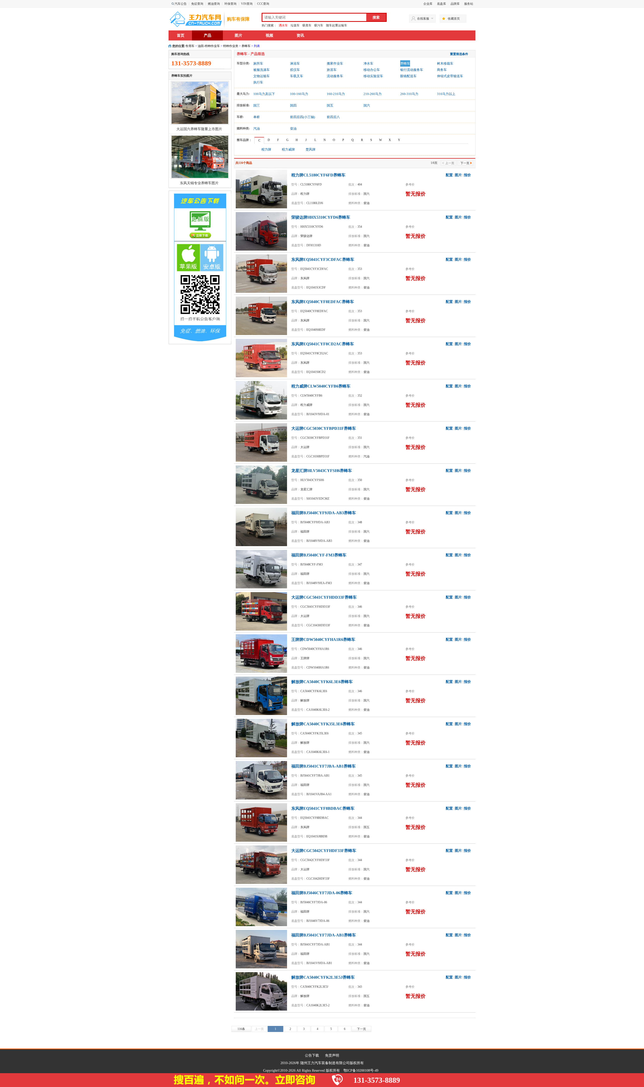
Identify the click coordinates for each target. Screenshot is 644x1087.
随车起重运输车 (336, 25)
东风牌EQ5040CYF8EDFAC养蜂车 (322, 302)
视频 (269, 35)
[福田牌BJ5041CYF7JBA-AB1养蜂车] (263, 780)
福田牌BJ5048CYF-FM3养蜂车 (318, 555)
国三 (256, 105)
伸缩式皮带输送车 (450, 76)
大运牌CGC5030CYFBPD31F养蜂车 (323, 428)
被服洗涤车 (261, 70)
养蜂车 (246, 46)
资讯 (300, 35)
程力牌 (266, 149)
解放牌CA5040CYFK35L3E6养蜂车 (323, 724)
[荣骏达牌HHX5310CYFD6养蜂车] (263, 231)
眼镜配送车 (408, 76)
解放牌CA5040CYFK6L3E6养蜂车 (322, 682)
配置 (449, 175)
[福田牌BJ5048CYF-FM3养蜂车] (263, 569)
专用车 (189, 46)
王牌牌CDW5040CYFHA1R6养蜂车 (323, 639)
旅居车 (332, 70)
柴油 (293, 128)
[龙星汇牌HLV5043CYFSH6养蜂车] (263, 484)
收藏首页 (454, 18)
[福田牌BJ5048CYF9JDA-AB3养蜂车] (263, 526)
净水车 (368, 63)
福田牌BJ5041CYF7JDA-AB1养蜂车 (323, 935)
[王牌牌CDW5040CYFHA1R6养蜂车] (263, 653)
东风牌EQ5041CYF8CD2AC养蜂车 (322, 344)
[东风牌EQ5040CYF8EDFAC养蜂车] (263, 315)
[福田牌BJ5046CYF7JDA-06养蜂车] (263, 906)
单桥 (256, 117)
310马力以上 (446, 94)
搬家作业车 (335, 63)
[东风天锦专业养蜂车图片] (200, 156)
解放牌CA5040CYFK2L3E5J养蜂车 (323, 977)
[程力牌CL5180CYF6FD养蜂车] (263, 189)
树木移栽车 (445, 63)
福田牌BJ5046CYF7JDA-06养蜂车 (321, 893)
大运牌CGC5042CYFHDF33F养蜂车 (323, 850)
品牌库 (455, 4)
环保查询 (230, 4)
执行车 (258, 82)
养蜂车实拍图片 (181, 75)
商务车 (442, 70)
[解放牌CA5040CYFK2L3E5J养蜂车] (263, 991)
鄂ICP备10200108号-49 (360, 1070)
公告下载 (312, 1055)
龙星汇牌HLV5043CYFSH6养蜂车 (321, 470)
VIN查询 (247, 4)
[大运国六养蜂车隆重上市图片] (200, 102)
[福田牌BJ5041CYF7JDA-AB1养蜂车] (263, 949)
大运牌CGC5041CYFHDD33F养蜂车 (324, 597)
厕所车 (258, 63)
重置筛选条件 (459, 54)
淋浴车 (295, 63)
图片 (238, 35)
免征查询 (197, 4)
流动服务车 (335, 76)
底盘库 (441, 4)
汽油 (256, 128)
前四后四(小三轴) (302, 117)
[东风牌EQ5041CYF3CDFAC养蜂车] (263, 273)
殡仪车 (295, 70)
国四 (293, 105)
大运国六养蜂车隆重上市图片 (199, 129)
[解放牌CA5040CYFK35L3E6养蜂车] (263, 737)
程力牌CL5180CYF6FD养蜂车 (318, 175)
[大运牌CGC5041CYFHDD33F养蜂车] (263, 611)
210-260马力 (373, 94)
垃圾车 (295, 25)
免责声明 (332, 1055)
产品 (207, 35)
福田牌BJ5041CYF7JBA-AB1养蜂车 (323, 766)
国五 (330, 105)
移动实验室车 (373, 76)
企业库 (427, 4)
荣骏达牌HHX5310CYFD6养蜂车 (320, 217)
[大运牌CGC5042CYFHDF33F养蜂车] (263, 864)
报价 (467, 175)
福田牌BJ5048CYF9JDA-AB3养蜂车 (323, 513)
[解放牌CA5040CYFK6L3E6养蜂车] (263, 695)
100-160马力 (299, 94)
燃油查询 (214, 4)
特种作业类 (230, 46)
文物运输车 (261, 76)
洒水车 (283, 25)
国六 (367, 105)
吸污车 (318, 25)
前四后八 (333, 117)
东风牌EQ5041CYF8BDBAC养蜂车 (322, 808)
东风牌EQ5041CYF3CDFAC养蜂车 (322, 259)
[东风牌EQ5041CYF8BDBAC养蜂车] (263, 822)
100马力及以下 (264, 94)
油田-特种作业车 (209, 46)
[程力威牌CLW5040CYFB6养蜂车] (263, 400)
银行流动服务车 (411, 70)
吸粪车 (306, 25)
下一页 (464, 163)
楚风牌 (310, 149)
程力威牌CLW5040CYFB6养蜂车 (320, 386)
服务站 (468, 4)
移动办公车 (372, 70)
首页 (180, 35)
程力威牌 (288, 149)
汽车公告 (181, 4)
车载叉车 (296, 76)
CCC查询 (263, 4)
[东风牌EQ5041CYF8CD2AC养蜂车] (263, 357)
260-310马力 (409, 94)
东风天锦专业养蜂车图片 (199, 183)
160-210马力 (336, 94)
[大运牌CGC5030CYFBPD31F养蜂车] (263, 442)
